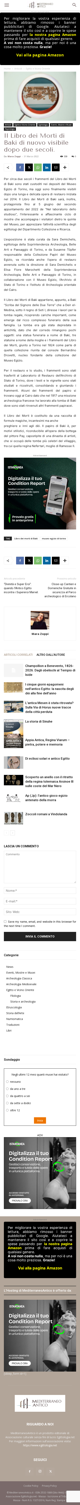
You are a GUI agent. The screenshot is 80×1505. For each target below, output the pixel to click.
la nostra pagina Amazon (53, 34)
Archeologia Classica (19, 978)
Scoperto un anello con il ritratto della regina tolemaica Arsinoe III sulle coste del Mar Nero (49, 781)
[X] (29, 167)
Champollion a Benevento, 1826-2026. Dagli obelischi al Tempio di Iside (50, 670)
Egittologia (43, 124)
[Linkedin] (47, 167)
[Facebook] (20, 167)
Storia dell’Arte (15, 1013)
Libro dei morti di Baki (26, 538)
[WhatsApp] (38, 167)
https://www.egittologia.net (40, 1445)
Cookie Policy (30, 1485)
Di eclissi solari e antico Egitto (47, 758)
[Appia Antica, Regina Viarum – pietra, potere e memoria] (13, 743)
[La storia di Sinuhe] (13, 733)
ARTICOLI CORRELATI (18, 655)
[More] (65, 167)
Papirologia (10, 129)
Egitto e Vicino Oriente (38, 68)
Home (7, 68)
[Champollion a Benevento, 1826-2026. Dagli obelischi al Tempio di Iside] (13, 670)
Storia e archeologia (23, 1001)
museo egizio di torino (54, 538)
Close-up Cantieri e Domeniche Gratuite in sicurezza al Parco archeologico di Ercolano (60, 590)
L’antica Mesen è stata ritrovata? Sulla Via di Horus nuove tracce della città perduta (49, 707)
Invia (40, 1120)
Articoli (18, 68)
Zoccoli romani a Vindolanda (46, 814)
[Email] (56, 167)
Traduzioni (12, 1025)
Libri (8, 1030)
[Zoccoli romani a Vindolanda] (13, 818)
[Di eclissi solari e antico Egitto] (13, 762)
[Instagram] (40, 1471)
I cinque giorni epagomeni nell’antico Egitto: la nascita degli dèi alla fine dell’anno (49, 688)
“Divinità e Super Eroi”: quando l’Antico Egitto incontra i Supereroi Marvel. (21, 588)
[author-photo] (40, 620)
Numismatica (14, 1019)
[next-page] (12, 833)
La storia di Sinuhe (38, 721)
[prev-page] (6, 833)
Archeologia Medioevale (21, 984)
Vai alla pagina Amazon (40, 55)
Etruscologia (14, 1007)
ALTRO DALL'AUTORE (51, 655)
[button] (6, 5)
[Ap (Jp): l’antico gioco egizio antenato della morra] (13, 798)
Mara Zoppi (14, 156)
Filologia (15, 996)
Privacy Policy (49, 1485)
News (9, 967)
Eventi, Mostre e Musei (61, 124)
